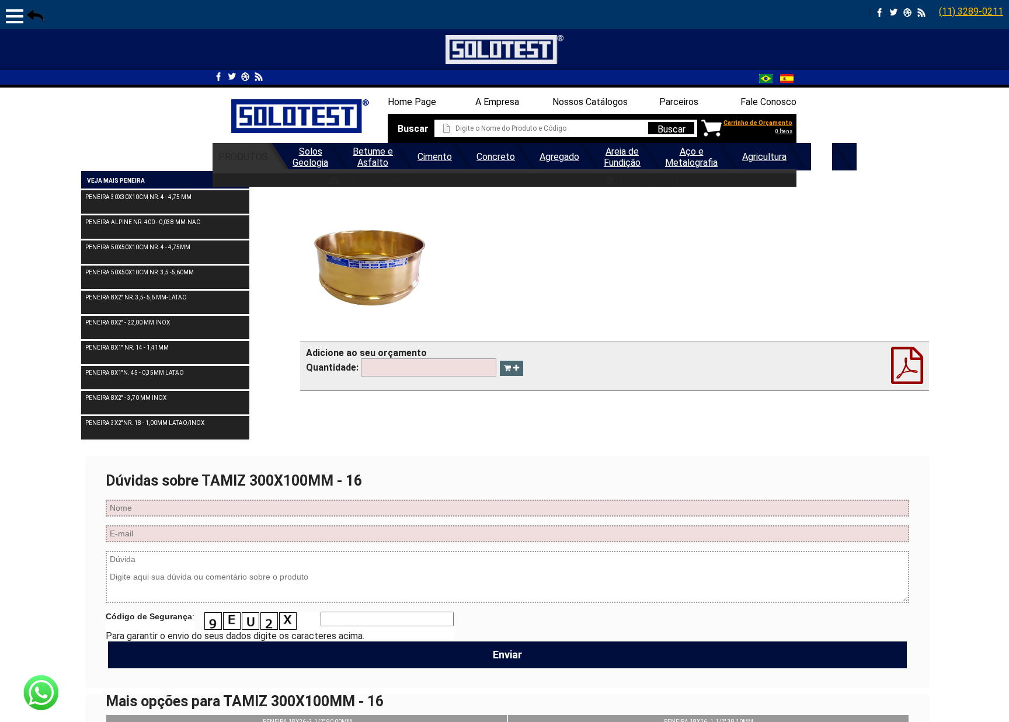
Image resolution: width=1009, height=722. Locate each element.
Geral (821, 156)
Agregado (559, 156)
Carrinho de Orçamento (757, 123)
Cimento (434, 156)
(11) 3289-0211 (971, 11)
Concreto (495, 156)
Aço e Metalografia (691, 157)
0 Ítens (783, 131)
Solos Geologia (310, 157)
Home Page (412, 101)
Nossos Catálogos (590, 101)
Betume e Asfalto (373, 157)
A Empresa (497, 101)
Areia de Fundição (622, 157)
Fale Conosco (768, 101)
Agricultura (764, 156)
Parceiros (678, 101)
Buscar (671, 129)
